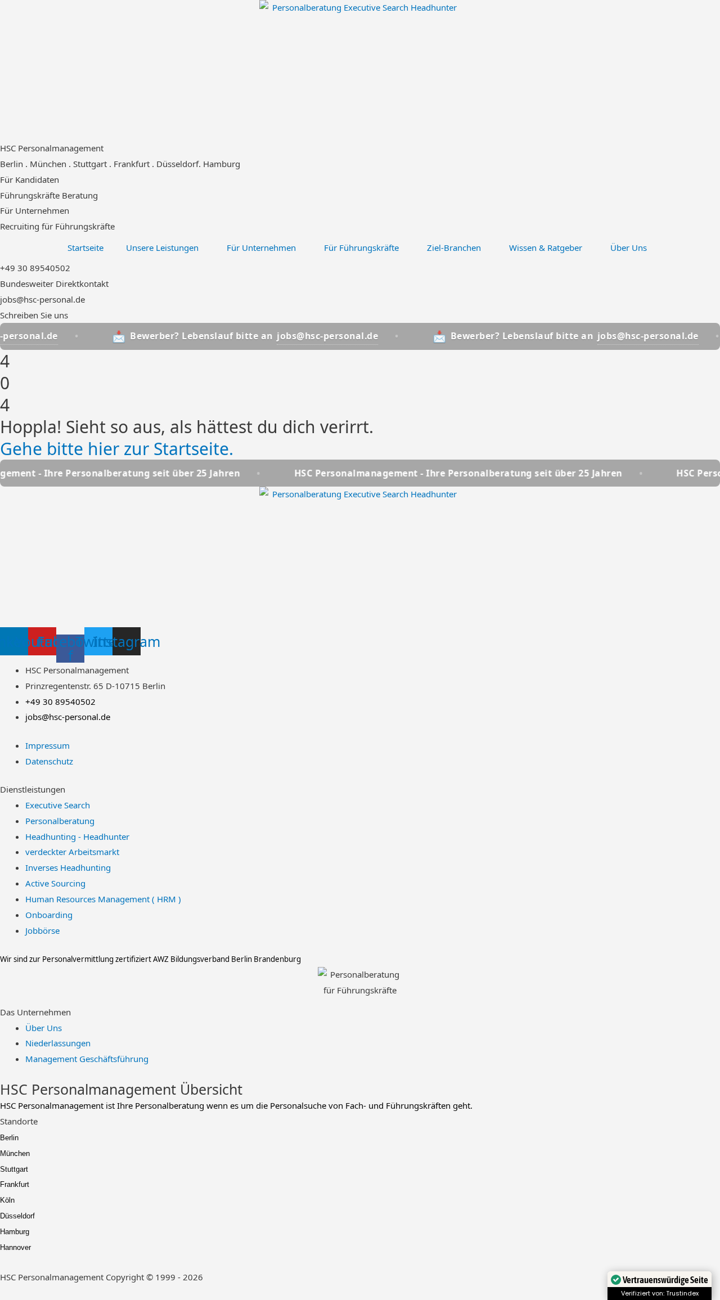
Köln (7, 1200)
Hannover (15, 1247)
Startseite (86, 247)
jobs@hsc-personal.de (42, 299)
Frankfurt (14, 1184)
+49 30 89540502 (35, 267)
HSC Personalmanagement (52, 148)
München (15, 1153)
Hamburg (14, 1231)
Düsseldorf (17, 1216)
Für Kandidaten (29, 179)
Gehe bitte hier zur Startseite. (116, 448)
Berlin (9, 1137)
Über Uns (628, 247)
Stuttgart (14, 1169)
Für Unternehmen (34, 210)
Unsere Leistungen (162, 247)
